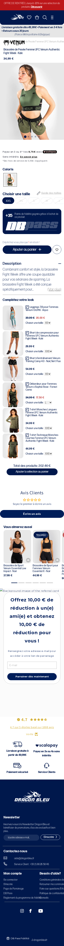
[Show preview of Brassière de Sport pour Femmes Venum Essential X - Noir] (57, 560)
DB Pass (8, 893)
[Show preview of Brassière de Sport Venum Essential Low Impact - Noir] (28, 560)
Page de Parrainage (14, 888)
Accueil (7, 41)
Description (12, 264)
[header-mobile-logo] (17, 18)
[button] (52, 17)
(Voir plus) (54, 289)
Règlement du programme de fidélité (22, 897)
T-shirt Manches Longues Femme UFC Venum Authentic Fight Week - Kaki (42, 412)
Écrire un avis (32, 514)
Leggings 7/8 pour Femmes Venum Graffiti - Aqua (42, 309)
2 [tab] (28, 136)
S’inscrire (8, 884)
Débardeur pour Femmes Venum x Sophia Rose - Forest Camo (41, 386)
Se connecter (11, 879)
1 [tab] (25, 136)
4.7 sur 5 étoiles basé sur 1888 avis (32, 727)
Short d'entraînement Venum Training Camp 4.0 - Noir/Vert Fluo (43, 360)
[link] (32, 221)
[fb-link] (29, 911)
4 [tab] (35, 136)
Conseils (44, 897)
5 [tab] (39, 136)
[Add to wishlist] (56, 249)
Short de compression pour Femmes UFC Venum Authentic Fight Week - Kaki (42, 335)
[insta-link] (20, 911)
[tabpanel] (32, 101)
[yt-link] (38, 911)
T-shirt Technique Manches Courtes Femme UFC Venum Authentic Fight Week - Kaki (42, 438)
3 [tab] (32, 136)
